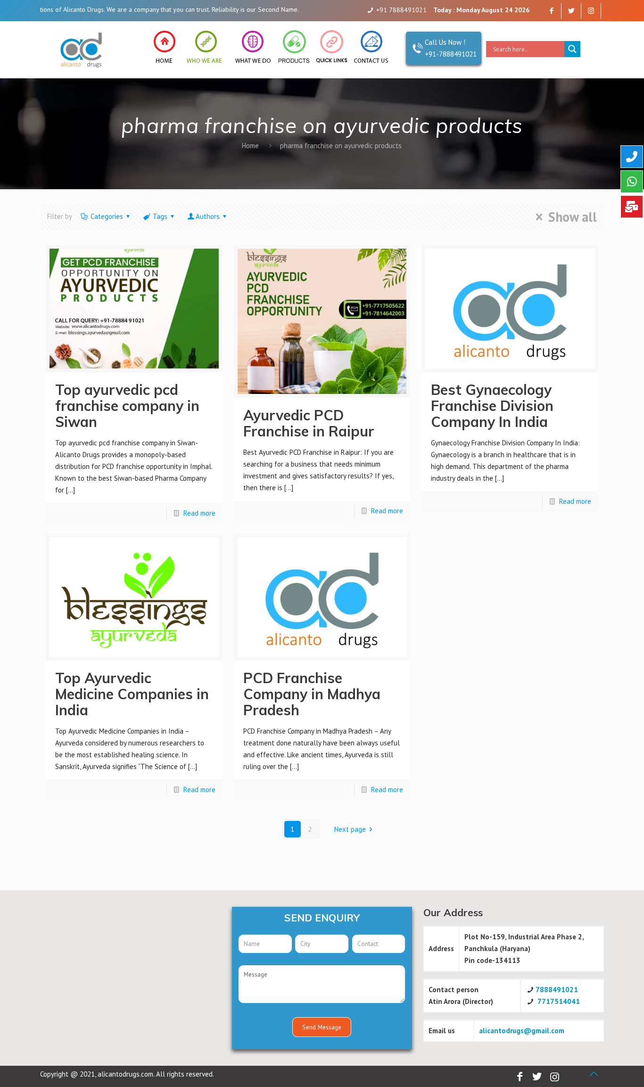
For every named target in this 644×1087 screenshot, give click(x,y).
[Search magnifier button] (572, 49)
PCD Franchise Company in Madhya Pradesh (311, 694)
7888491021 (557, 989)
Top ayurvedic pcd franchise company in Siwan (127, 406)
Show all (572, 217)
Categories (107, 216)
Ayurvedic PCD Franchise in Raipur (308, 423)
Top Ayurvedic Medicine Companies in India (132, 694)
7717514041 (558, 1001)
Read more (199, 513)
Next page (350, 829)
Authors (208, 216)
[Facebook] (551, 10)
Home (250, 145)
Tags (160, 216)
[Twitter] (571, 10)
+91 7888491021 (401, 10)
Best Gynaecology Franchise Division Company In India (492, 406)
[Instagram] (591, 10)
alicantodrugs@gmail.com (521, 1030)
